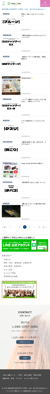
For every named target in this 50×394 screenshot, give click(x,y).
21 (39, 227)
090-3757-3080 (26, 326)
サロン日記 (8, 270)
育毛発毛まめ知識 (10, 276)
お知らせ (7, 259)
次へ (44, 227)
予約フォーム (25, 342)
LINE (25, 358)
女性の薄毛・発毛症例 (12, 266)
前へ (5, 227)
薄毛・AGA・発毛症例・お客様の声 (18, 263)
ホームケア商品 (10, 273)
